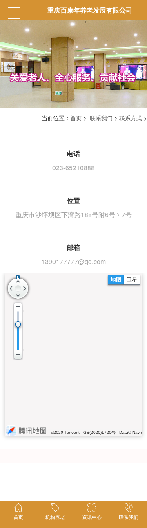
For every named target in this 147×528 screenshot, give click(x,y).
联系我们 (101, 118)
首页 (76, 118)
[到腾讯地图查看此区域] (26, 430)
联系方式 (130, 118)
